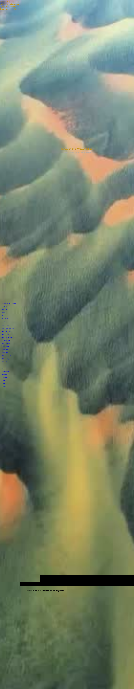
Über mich (4, 309)
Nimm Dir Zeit (5, 319)
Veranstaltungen (6, 340)
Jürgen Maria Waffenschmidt (9, 303)
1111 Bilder (4, 306)
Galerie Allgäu (5, 334)
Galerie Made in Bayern (8, 328)
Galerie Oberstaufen (7, 337)
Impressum (4, 386)
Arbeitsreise (5, 374)
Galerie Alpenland (6, 355)
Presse (3, 380)
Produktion (4, 377)
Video (3, 312)
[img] (77, 293)
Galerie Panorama (6, 331)
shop (3, 368)
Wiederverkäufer (6, 371)
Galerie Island (5, 325)
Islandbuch (4, 322)
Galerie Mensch (6, 346)
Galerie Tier (5, 349)
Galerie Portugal (6, 358)
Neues (3, 315)
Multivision (4, 365)
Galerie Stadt (5, 352)
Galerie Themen (6, 343)
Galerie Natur (5, 362)
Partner (3, 383)
